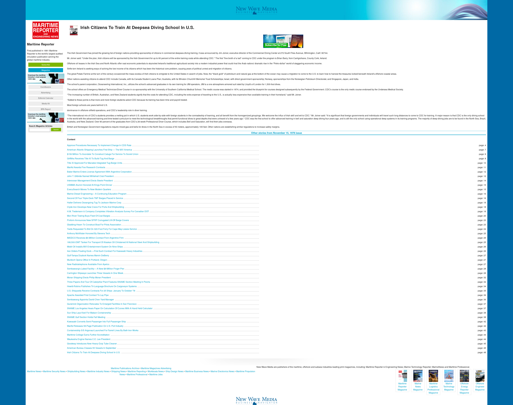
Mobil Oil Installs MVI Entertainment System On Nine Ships (95, 246)
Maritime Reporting (137, 371)
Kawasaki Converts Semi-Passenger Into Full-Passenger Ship (96, 321)
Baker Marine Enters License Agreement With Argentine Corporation (99, 171)
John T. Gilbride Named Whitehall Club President (90, 176)
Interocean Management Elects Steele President (90, 180)
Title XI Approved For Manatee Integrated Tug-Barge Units (94, 162)
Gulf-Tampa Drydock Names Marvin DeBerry (88, 255)
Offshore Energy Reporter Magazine (464, 388)
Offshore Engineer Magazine (480, 386)
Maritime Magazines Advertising (156, 368)
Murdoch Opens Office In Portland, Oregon (87, 259)
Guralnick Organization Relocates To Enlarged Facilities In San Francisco (102, 303)
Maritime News (34, 371)
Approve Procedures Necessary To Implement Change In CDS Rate (99, 145)
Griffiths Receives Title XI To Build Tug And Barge (90, 158)
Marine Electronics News (222, 371)
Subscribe (46, 64)
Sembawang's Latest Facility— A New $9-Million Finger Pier (95, 268)
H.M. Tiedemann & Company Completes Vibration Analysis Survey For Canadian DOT (108, 211)
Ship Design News (175, 371)
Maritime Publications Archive (125, 368)
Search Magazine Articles (40, 126)
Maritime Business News (197, 371)
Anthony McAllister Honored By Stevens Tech (88, 233)
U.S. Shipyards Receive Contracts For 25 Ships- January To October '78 (101, 290)
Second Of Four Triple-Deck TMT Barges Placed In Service (95, 198)
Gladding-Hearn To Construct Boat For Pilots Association (94, 224)
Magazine (46, 70)
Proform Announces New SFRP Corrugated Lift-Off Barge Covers (98, 220)
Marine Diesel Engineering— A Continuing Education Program (96, 193)
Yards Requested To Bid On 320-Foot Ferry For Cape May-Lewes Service (102, 228)
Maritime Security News (54, 371)
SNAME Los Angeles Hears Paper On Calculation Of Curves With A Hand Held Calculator (109, 308)
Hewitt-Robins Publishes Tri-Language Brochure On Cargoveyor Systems (102, 286)
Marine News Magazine (418, 386)
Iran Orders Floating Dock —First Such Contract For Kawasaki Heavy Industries (104, 251)
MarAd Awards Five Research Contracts (86, 167)
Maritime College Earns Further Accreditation (88, 334)
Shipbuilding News (76, 371)
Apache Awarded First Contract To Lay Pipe (88, 295)
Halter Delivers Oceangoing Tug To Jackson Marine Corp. (94, 202)
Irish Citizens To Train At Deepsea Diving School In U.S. (93, 352)
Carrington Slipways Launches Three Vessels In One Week (95, 273)
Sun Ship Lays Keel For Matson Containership (89, 312)
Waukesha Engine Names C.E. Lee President (88, 339)
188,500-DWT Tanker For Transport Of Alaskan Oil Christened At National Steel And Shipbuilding (113, 242)
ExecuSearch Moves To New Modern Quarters (89, 189)
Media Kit (46, 103)
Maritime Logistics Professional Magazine (433, 388)
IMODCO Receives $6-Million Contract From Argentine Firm (95, 237)
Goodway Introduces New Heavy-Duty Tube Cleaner (92, 343)
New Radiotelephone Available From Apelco (88, 264)
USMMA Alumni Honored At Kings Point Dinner (89, 184)
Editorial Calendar (45, 98)
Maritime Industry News (98, 371)
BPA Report (46, 109)
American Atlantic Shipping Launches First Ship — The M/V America (99, 149)
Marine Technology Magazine (448, 386)
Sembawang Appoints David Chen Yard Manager (90, 299)
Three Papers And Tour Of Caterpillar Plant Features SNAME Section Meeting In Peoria (108, 281)
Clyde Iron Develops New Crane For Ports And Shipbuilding (95, 206)
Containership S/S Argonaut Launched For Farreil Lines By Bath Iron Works (102, 330)
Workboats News (156, 371)
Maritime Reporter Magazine (402, 386)
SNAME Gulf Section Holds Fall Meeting (86, 317)
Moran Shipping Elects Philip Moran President (89, 277)
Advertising (45, 92)
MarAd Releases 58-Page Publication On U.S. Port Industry (95, 325)
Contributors (45, 87)
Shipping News (118, 371)
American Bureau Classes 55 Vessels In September (91, 347)
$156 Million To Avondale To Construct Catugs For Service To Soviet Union (102, 154)
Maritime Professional (137, 374)
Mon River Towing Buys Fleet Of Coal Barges (88, 215)
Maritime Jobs (156, 374)
